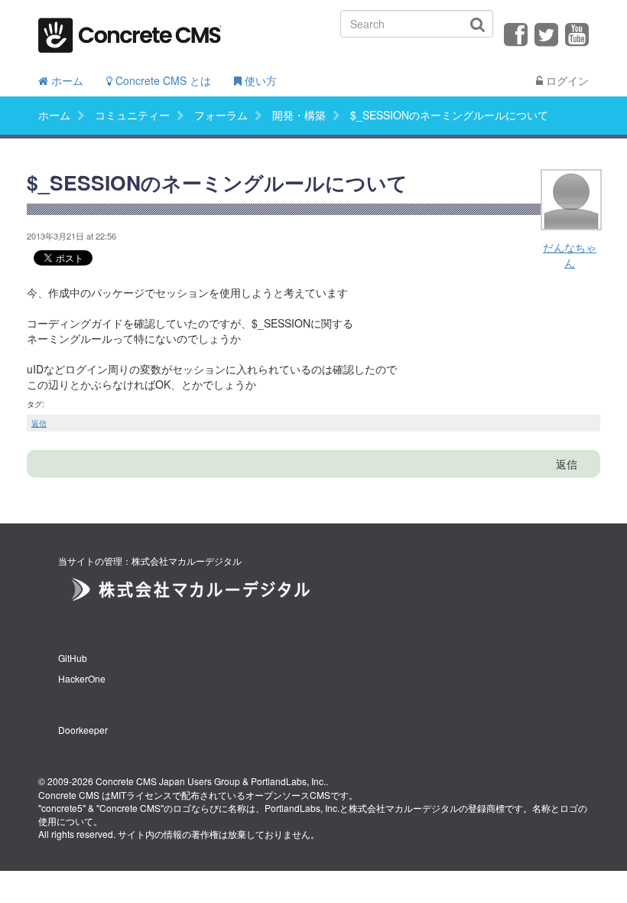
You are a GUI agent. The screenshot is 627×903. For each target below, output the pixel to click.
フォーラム (221, 114)
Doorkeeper (83, 729)
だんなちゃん (569, 255)
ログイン (566, 80)
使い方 (259, 80)
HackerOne (82, 678)
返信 (39, 423)
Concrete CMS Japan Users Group (168, 780)
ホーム (65, 80)
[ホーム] (130, 30)
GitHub (72, 657)
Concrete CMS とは (161, 80)
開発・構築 (299, 114)
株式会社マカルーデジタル (404, 807)
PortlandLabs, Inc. (288, 780)
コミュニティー (132, 114)
